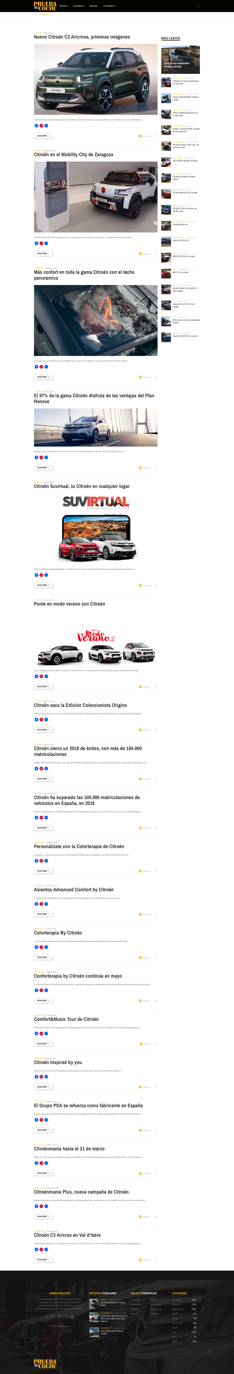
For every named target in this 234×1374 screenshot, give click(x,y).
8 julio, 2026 (182, 317)
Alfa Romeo (177, 1323)
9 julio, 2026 (182, 301)
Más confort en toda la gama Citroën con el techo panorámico (84, 275)
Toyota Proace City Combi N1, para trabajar (185, 289)
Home (36, 14)
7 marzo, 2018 (51, 1101)
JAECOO (176, 110)
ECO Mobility (109, 6)
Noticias (63, 6)
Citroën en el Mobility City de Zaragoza (73, 154)
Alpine (175, 1327)
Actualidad (39, 842)
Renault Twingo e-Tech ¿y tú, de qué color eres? (186, 146)
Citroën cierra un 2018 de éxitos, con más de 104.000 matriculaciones (88, 751)
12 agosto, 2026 (188, 78)
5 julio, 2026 (186, 333)
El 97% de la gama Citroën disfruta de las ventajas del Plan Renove (94, 398)
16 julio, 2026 (183, 269)
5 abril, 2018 (50, 1058)
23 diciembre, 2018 (50, 793)
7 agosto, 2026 (191, 94)
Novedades (78, 6)
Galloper (177, 158)
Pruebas (93, 6)
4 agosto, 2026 (191, 142)
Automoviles (156, 1304)
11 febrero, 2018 (52, 1188)
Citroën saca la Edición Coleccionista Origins (80, 705)
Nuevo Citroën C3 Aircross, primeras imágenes (82, 36)
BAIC (174, 269)
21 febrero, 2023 (49, 150)
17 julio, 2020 (48, 391)
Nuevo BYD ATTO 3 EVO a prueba (184, 305)
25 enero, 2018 (51, 1231)
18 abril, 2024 (48, 33)
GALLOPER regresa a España (185, 160)
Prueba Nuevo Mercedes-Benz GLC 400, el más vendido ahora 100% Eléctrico (114, 1319)
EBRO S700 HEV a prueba (184, 256)
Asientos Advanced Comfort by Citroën (74, 889)
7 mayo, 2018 (51, 972)
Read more (42, 135)
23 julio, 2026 (191, 221)
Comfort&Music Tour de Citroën (66, 1019)
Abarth (175, 1313)
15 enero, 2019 (48, 744)
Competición (156, 1309)
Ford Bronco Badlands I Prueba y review (177, 64)
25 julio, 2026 (185, 205)
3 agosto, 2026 (189, 158)
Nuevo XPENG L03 (180, 240)
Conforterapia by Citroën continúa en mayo (78, 975)
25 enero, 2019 (48, 701)
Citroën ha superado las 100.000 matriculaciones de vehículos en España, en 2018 (87, 800)
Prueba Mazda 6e (180, 224)
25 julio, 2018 (51, 885)
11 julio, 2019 (48, 600)
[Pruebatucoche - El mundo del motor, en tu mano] (45, 6)
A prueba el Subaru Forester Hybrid (184, 178)
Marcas (134, 1313)
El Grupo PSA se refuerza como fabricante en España (88, 1105)
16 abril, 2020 (48, 482)
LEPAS (175, 205)
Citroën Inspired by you (58, 1062)
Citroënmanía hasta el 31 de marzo (69, 1148)
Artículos (38, 268)
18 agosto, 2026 (120, 1313)
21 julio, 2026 (191, 237)
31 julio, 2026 (187, 174)
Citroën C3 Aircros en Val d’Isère (67, 1235)
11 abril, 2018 (51, 1015)
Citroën (37, 33)
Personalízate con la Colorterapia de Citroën (79, 846)
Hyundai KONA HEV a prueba (185, 335)
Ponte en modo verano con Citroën (69, 603)
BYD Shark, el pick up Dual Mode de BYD (186, 321)
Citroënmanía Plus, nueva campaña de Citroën (81, 1191)
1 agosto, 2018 (51, 842)
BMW (174, 1341)
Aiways (175, 1318)
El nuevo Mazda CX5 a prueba (185, 192)
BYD (174, 301)
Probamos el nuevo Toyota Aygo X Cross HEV (186, 82)
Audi (174, 1332)
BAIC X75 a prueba (180, 272)
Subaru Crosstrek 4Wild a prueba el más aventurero (186, 130)
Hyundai (176, 333)
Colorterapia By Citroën (58, 932)
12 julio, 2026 (187, 285)
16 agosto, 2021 (50, 268)
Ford (166, 60)
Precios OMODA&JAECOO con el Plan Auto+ (185, 114)
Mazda (176, 190)
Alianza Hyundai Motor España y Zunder (186, 98)
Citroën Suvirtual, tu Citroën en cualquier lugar (82, 486)
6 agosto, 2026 (187, 126)
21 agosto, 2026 (177, 60)
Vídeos (154, 1299)
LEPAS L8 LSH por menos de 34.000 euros (185, 210)
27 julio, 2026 (185, 190)
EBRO (175, 253)
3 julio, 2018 (51, 929)
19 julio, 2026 (184, 253)
